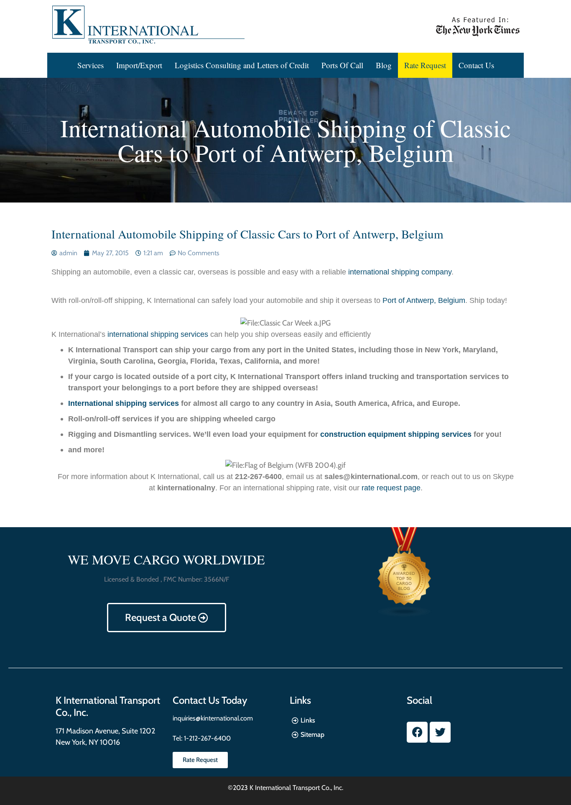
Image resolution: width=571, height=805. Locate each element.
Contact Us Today (210, 700)
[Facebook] (417, 732)
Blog (384, 65)
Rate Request (425, 65)
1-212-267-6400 (206, 738)
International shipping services (123, 403)
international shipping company (399, 272)
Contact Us (476, 65)
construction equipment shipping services (396, 434)
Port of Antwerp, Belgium (423, 300)
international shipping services (157, 334)
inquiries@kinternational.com (213, 718)
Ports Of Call (342, 65)
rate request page (391, 488)
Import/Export (139, 65)
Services (90, 65)
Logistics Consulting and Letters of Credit (242, 65)
